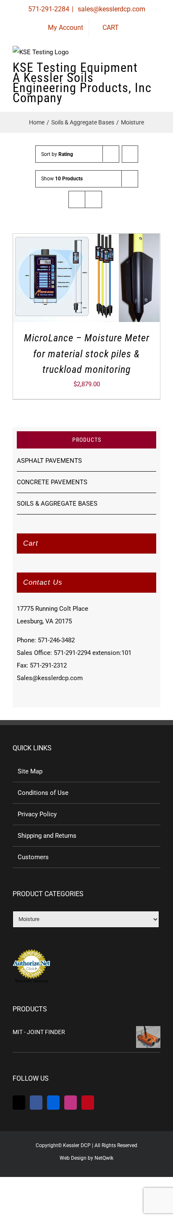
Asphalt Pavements (49, 460)
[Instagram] (70, 1102)
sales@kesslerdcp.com (110, 9)
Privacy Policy (37, 814)
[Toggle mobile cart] (126, 71)
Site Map (30, 771)
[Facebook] (36, 1102)
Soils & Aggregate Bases (57, 503)
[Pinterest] (87, 1102)
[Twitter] (19, 1102)
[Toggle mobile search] (142, 71)
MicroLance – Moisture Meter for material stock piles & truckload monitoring (86, 353)
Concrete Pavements (52, 482)
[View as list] (93, 199)
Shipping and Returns (47, 835)
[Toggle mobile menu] (157, 71)
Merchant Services (31, 981)
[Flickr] (53, 1102)
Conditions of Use (43, 793)
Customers (33, 857)
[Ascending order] (130, 154)
